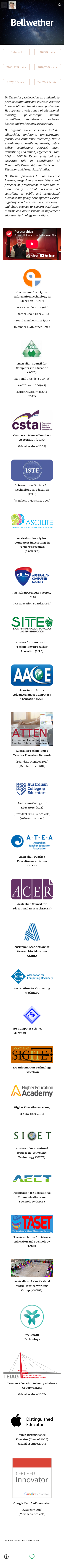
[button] (4, 5)
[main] (32, 22)
